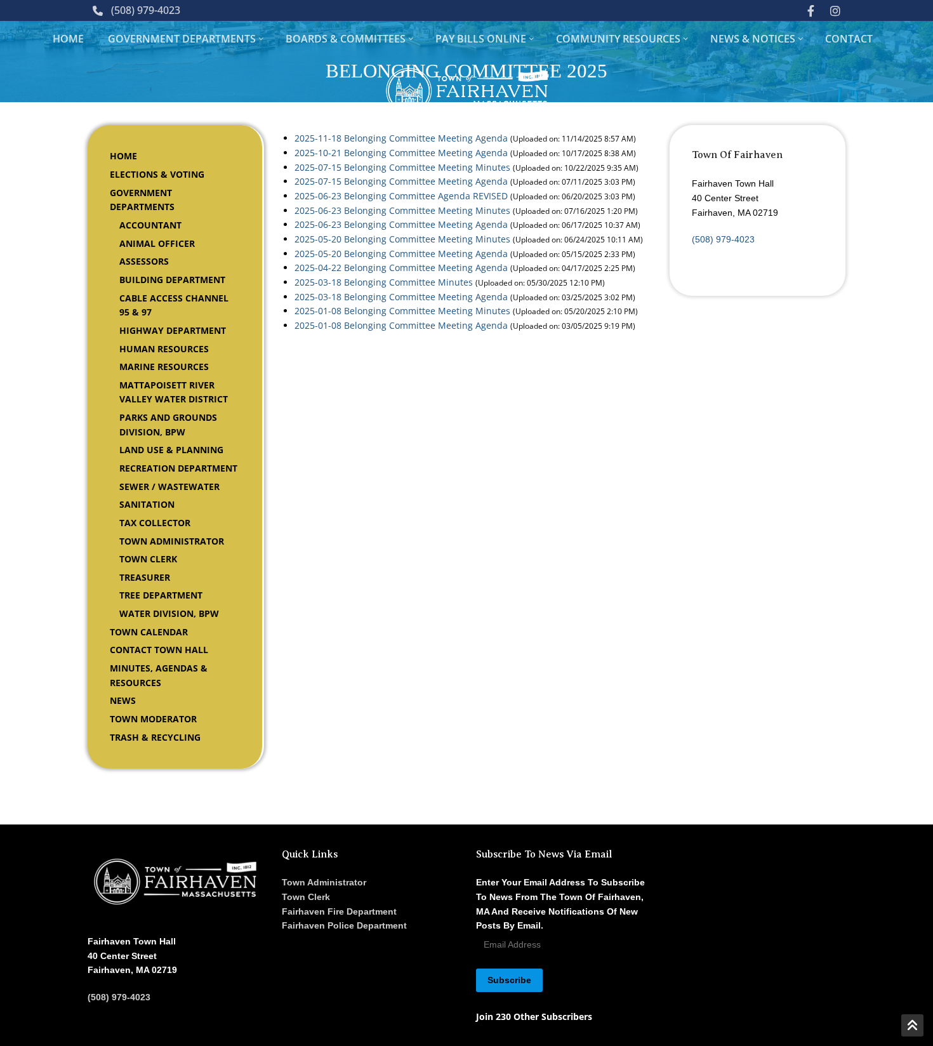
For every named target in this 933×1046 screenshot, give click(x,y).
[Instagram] (835, 10)
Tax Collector (154, 523)
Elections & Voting (157, 174)
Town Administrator (171, 541)
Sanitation (147, 504)
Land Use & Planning (171, 450)
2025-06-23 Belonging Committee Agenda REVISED (401, 196)
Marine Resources (164, 367)
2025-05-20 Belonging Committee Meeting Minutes (402, 239)
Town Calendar (149, 632)
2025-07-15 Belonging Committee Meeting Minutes (402, 167)
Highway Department (172, 330)
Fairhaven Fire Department (339, 911)
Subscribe (509, 980)
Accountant (150, 225)
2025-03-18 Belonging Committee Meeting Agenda (401, 297)
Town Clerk (148, 559)
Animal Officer (157, 243)
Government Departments (142, 200)
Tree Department (160, 595)
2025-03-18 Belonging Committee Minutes (383, 282)
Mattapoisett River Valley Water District (173, 392)
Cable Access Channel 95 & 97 (173, 305)
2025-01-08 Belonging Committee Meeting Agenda (401, 325)
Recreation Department (178, 468)
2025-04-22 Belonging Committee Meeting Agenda (401, 268)
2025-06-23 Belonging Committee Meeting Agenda (401, 224)
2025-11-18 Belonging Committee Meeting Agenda (401, 138)
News (123, 700)
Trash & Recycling (155, 737)
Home (123, 156)
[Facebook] (810, 10)
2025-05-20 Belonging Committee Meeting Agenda (401, 254)
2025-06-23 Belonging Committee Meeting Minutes (402, 210)
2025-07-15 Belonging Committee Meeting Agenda (401, 181)
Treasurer (144, 577)
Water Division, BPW (169, 613)
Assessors (144, 261)
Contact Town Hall (159, 650)
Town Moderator (153, 719)
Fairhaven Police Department (344, 925)
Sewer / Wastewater (169, 486)
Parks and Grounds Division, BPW (168, 424)
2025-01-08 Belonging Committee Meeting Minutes (402, 311)
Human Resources (164, 349)
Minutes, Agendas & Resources (159, 675)
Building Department (172, 280)
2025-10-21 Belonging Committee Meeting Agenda (401, 153)
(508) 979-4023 (145, 10)
